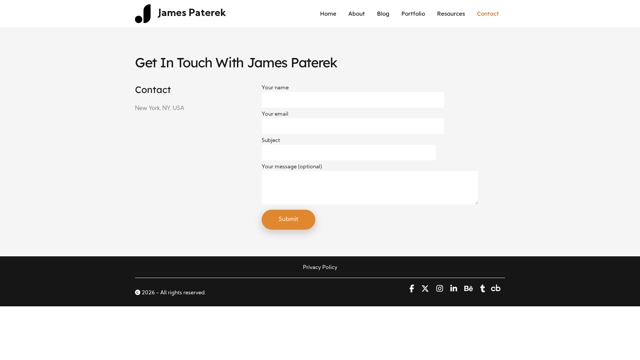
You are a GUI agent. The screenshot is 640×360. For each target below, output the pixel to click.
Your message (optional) (292, 167)
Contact (488, 13)
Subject (271, 140)
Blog (383, 13)
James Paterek (192, 13)
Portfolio (413, 13)
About (356, 13)
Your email (275, 114)
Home (328, 13)
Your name (275, 88)
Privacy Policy (320, 267)
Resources (451, 13)
